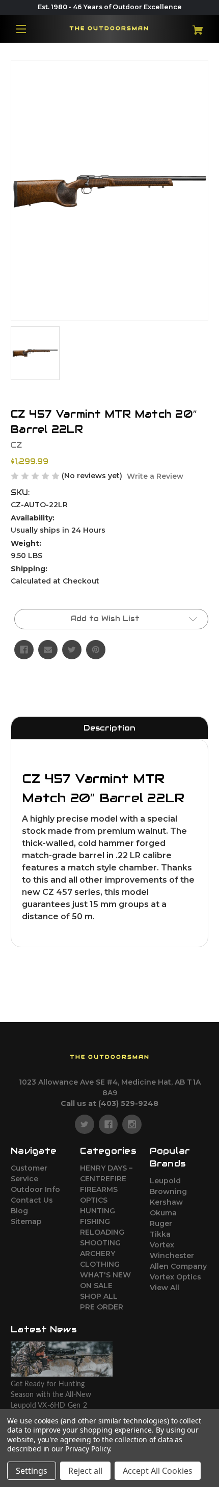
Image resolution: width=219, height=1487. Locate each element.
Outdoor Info (35, 1189)
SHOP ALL (99, 1296)
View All (164, 1287)
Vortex (162, 1244)
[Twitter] (72, 650)
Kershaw (166, 1202)
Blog (19, 1210)
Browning (168, 1191)
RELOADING (102, 1232)
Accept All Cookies (158, 1470)
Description (109, 728)
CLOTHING (100, 1264)
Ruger (161, 1223)
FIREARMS (99, 1189)
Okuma (163, 1212)
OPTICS (93, 1200)
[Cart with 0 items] (192, 26)
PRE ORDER (101, 1306)
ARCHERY (97, 1253)
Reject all (85, 1470)
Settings (31, 1470)
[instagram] (132, 1124)
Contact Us (32, 1200)
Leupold (165, 1180)
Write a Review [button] (155, 476)
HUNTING (97, 1210)
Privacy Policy (87, 1448)
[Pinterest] (96, 650)
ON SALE (96, 1285)
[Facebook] (24, 650)
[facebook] (108, 1124)
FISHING (95, 1221)
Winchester (172, 1255)
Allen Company (178, 1266)
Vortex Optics (175, 1276)
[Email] (48, 650)
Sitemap (26, 1221)
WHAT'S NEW (105, 1274)
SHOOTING (100, 1242)
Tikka (160, 1234)
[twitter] (84, 1124)
